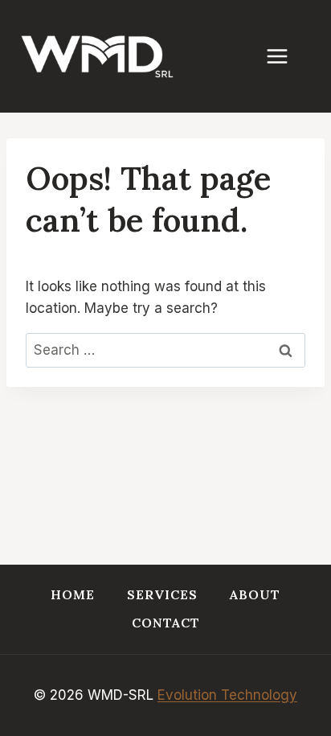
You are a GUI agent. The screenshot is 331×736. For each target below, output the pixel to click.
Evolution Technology (227, 695)
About (255, 594)
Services (162, 594)
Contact (166, 623)
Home (73, 594)
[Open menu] (285, 55)
